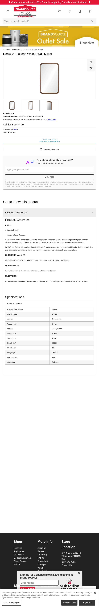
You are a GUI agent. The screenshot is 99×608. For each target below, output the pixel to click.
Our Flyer (42, 564)
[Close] (95, 593)
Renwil (15, 130)
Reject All (87, 603)
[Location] (70, 11)
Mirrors (26, 49)
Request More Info (51, 149)
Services (42, 551)
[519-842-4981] (80, 11)
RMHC (41, 558)
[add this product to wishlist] (91, 68)
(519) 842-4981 (68, 562)
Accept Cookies (69, 603)
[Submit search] (92, 21)
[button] (8, 11)
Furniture (6, 49)
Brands (17, 564)
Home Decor (17, 49)
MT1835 (12, 132)
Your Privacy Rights (11, 603)
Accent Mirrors (37, 49)
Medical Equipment (22, 558)
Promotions (43, 561)
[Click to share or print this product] (91, 62)
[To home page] (25, 11)
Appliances (19, 551)
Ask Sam (49, 177)
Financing (42, 554)
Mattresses (19, 554)
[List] (59, 11)
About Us (42, 548)
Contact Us (66, 565)
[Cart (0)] (90, 11)
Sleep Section (20, 561)
